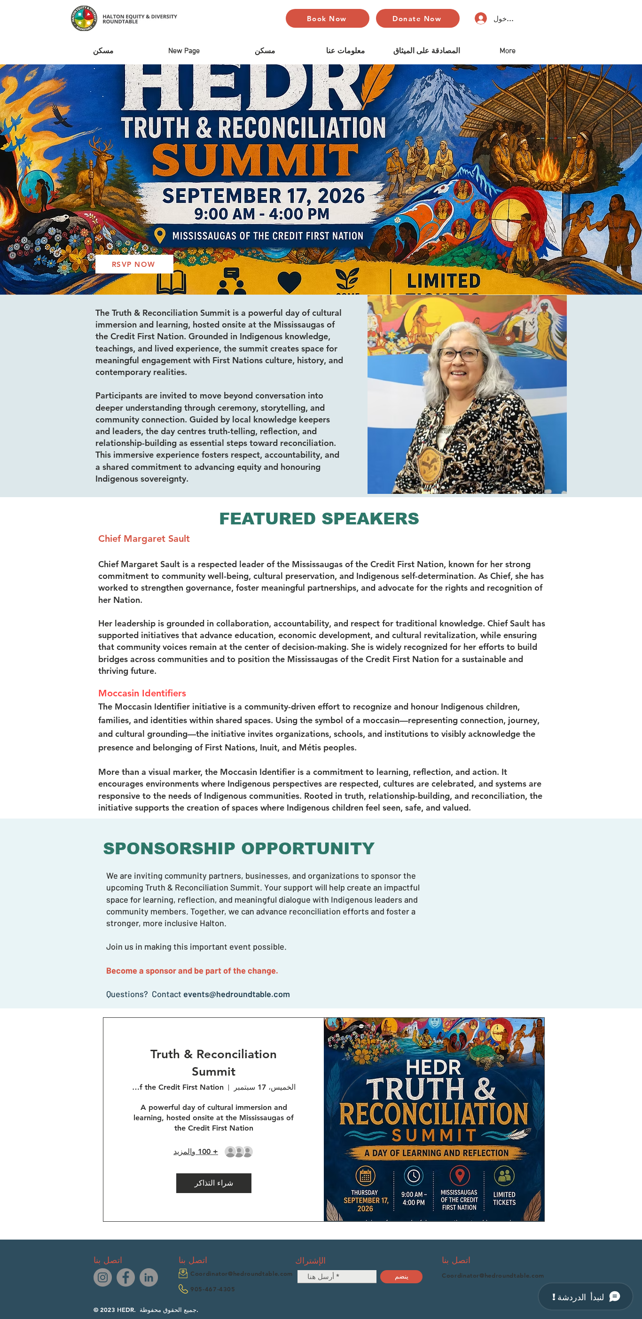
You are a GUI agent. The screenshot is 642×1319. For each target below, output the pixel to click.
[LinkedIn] (149, 1277)
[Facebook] (126, 1277)
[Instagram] (103, 1277)
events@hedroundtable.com (236, 994)
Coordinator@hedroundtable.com (241, 1273)
